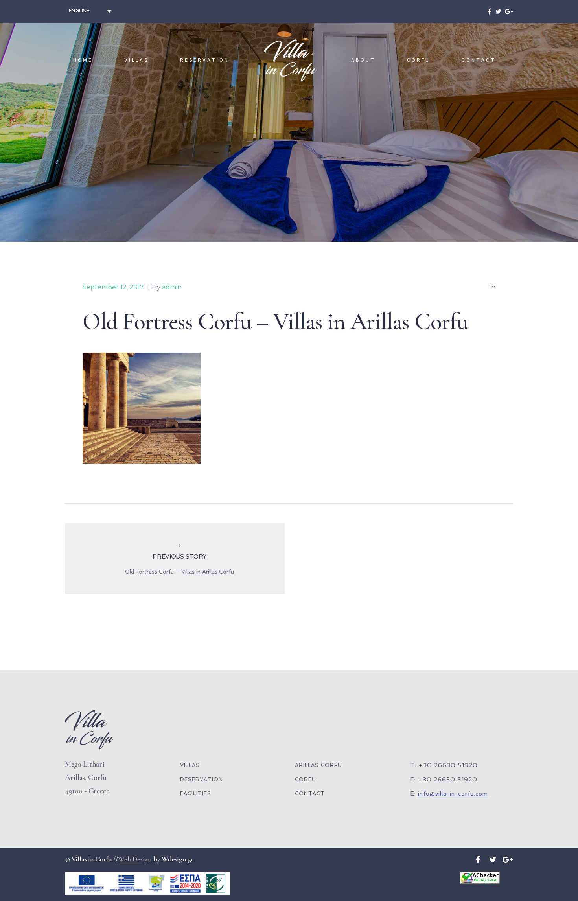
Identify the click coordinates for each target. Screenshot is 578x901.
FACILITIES (195, 793)
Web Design (135, 859)
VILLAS (136, 60)
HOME (83, 60)
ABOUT (363, 60)
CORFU (418, 60)
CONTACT (479, 60)
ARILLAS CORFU (318, 765)
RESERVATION (204, 60)
